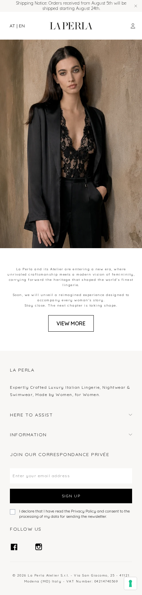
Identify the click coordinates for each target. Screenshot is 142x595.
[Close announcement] (135, 6)
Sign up (71, 495)
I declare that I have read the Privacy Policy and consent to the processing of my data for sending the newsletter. (74, 514)
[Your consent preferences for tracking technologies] (130, 583)
